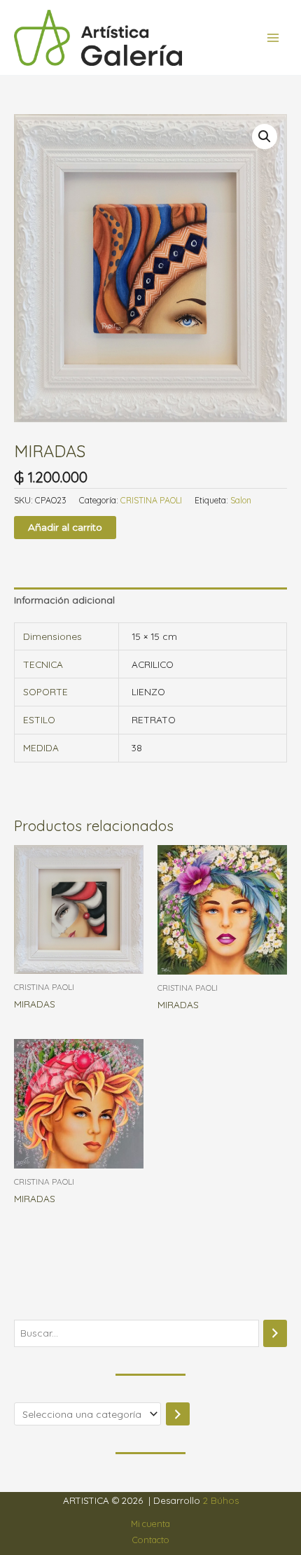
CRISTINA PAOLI (151, 500)
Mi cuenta (150, 1523)
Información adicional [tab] (64, 600)
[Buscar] (275, 1333)
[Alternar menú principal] (273, 37)
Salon (240, 500)
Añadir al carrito (65, 527)
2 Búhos (221, 1500)
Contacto (150, 1539)
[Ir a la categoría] (178, 1413)
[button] (264, 136)
